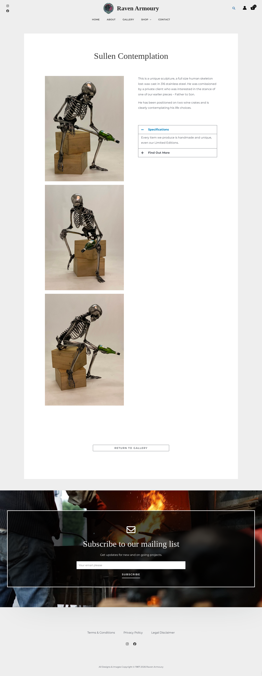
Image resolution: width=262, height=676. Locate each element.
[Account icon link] (245, 8)
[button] (234, 8)
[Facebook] (7, 10)
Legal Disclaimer (163, 632)
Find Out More (159, 152)
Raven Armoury (138, 8)
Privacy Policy (133, 632)
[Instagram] (7, 5)
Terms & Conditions (101, 632)
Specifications (158, 129)
